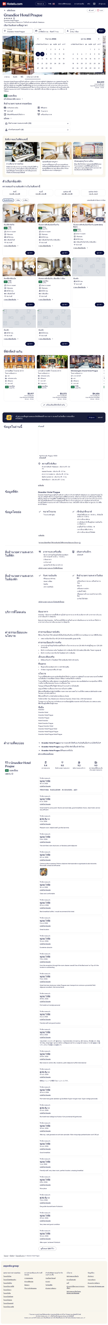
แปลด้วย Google (45, 786)
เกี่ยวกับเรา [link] (91, 1276)
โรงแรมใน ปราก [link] (20, 1256)
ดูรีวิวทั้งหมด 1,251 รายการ (12, 99)
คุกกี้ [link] (68, 1283)
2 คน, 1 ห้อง (74, 32)
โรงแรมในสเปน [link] (7, 1300)
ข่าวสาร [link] (48, 1281)
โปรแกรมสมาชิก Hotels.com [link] (96, 1286)
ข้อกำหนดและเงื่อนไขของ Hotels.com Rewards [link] (74, 1292)
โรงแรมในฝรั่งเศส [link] (8, 1296)
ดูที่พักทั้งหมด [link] (11, 10)
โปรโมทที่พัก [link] (49, 1285)
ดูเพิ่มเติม (41, 485)
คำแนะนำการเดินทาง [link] (94, 1283)
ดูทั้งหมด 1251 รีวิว (47, 1249)
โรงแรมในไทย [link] (7, 1276)
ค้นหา (101, 31)
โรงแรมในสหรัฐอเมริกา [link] (9, 1279)
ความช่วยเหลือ (79, 4)
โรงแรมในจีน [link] (7, 1293)
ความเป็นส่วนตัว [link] (71, 1279)
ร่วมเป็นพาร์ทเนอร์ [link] (51, 1278)
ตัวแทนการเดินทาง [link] (51, 1288)
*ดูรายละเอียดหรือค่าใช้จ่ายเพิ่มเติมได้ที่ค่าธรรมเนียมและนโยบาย (58, 543)
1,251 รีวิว (8, 774)
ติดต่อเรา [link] (27, 1285)
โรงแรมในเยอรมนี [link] (8, 1303)
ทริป (88, 4)
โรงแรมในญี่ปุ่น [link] (7, 1283)
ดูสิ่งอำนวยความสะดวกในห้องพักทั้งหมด (51, 602)
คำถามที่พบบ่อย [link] (28, 1281)
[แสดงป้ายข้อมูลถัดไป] (104, 378)
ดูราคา (30, 253)
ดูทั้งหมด (6, 118)
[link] (100, 10)
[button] (46, 49)
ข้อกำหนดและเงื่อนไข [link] (73, 1276)
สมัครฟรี (100, 417)
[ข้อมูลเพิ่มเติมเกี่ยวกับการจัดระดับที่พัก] (14, 18)
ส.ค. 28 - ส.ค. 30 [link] (67, 194)
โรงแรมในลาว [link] (7, 1290)
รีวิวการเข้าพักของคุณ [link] (30, 1288)
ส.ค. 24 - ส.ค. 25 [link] (41, 194)
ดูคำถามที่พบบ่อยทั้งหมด (45, 754)
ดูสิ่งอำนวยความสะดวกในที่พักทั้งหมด (50, 568)
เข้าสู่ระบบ (102, 4)
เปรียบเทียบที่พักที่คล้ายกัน (55, 405)
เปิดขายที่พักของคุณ (64, 4)
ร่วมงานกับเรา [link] (92, 1279)
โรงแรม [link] (6, 1256)
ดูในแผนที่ (42, 458)
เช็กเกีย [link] (12, 1256)
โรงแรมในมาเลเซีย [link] (8, 1306)
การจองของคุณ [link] (28, 1278)
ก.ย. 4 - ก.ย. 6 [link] (93, 194)
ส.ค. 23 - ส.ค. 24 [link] (14, 194)
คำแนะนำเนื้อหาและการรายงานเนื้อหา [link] (75, 1287)
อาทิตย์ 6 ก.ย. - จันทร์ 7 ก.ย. (49, 32)
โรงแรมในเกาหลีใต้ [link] (8, 1286)
